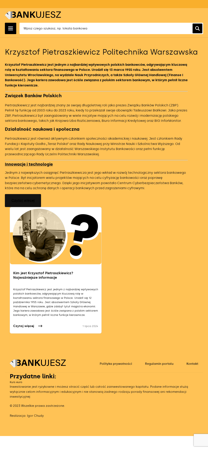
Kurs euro (16, 382)
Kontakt (192, 364)
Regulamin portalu (159, 364)
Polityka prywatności (116, 364)
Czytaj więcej (23, 200)
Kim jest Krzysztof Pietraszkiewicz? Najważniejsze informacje (43, 275)
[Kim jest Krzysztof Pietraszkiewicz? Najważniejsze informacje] (55, 235)
